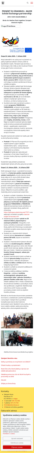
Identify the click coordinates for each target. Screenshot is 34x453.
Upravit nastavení (17, 438)
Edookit (3, 380)
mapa (15, 399)
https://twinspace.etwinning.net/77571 (16, 212)
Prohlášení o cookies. (9, 433)
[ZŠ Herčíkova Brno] (3, 3)
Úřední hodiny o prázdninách (10, 365)
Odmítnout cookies (17, 443)
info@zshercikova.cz (12, 405)
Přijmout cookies (17, 447)
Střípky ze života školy (8, 383)
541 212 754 (14, 403)
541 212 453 (16, 401)
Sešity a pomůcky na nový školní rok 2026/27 (15, 362)
